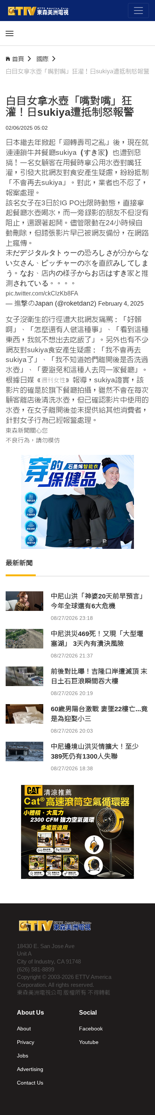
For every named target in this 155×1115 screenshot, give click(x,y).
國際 (42, 59)
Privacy (25, 1042)
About (24, 1029)
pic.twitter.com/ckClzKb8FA (42, 293)
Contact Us (30, 1083)
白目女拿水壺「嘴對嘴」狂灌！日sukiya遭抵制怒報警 (77, 71)
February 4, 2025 (121, 303)
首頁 (18, 59)
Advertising (30, 1069)
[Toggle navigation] (138, 10)
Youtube (89, 1042)
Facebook (91, 1029)
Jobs (22, 1056)
